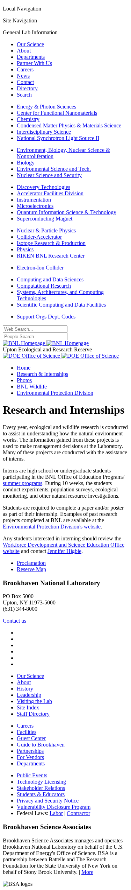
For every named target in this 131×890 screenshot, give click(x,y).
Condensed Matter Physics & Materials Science (69, 125)
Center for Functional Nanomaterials (57, 113)
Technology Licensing (41, 782)
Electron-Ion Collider (40, 268)
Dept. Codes (61, 317)
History (25, 689)
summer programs (22, 483)
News (23, 76)
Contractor (78, 813)
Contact (25, 82)
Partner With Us (34, 63)
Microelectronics (35, 206)
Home (23, 368)
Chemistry (28, 119)
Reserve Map (31, 569)
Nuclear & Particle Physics (46, 230)
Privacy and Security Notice (48, 801)
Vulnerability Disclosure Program (53, 807)
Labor (56, 813)
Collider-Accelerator (39, 237)
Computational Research (44, 286)
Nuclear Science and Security (49, 175)
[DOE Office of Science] (61, 356)
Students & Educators (41, 794)
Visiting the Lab (34, 701)
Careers (25, 69)
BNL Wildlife (32, 387)
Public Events (32, 775)
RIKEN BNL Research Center (51, 256)
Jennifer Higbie (64, 551)
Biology (26, 163)
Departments (31, 57)
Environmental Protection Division (55, 393)
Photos (24, 380)
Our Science (30, 44)
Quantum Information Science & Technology (66, 212)
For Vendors (30, 757)
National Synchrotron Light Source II (58, 138)
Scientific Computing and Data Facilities (61, 305)
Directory (27, 88)
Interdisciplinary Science (44, 132)
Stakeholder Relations (41, 788)
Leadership (29, 695)
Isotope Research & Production (51, 243)
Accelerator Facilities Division (50, 193)
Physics (25, 249)
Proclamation (31, 563)
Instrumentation (34, 200)
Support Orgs (31, 317)
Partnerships (30, 751)
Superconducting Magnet (44, 219)
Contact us (14, 621)
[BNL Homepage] (46, 343)
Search (24, 95)
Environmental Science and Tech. (54, 169)
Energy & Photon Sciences (46, 107)
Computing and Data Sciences (50, 279)
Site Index (28, 707)
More (87, 872)
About (24, 51)
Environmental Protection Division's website (52, 527)
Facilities (26, 732)
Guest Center (31, 738)
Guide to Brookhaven (41, 745)
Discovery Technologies (43, 187)
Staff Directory (33, 714)
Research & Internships (42, 374)
